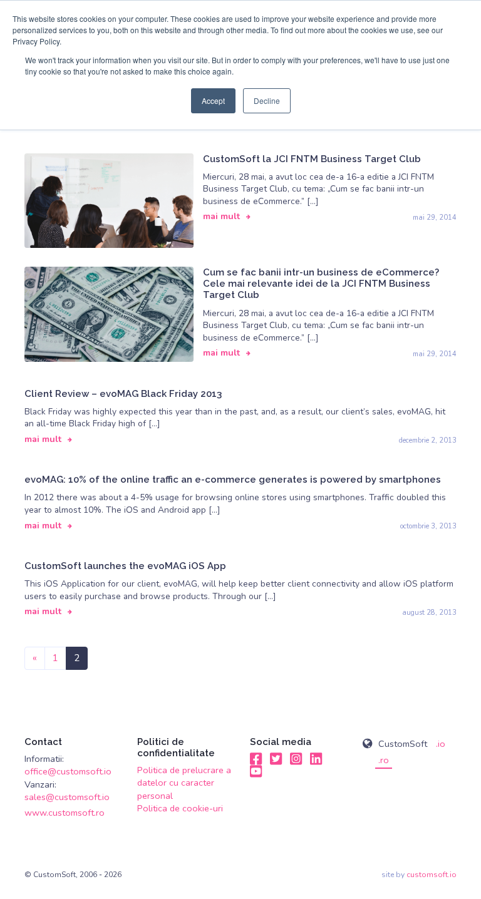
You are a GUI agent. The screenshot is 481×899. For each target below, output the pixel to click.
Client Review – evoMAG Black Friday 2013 (123, 393)
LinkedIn (316, 759)
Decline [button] (267, 100)
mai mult (221, 216)
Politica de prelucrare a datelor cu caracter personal (184, 783)
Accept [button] (213, 100)
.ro (383, 760)
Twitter (276, 759)
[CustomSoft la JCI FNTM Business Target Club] (109, 199)
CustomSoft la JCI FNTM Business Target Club (312, 159)
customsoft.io (431, 875)
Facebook (256, 759)
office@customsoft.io (67, 771)
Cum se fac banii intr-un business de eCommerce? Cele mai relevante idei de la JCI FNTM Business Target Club (321, 284)
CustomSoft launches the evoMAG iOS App (125, 566)
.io (440, 743)
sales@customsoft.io (67, 797)
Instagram (296, 759)
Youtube (256, 771)
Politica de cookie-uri (180, 808)
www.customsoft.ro (64, 812)
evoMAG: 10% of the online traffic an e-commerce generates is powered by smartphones (232, 479)
